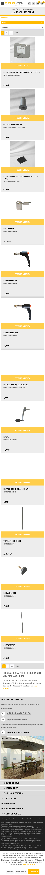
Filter (3, 23)
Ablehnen (10, 871)
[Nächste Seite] (6, 33)
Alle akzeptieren (21, 871)
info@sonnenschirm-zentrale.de (17, 719)
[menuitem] (3, 4)
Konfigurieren (34, 871)
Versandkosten (32, 822)
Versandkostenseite (6, 836)
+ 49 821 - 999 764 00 (24, 12)
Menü (3, 4)
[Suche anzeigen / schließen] (29, 3)
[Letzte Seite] (11, 33)
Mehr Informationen (29, 864)
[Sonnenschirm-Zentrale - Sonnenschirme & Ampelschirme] (13, 4)
